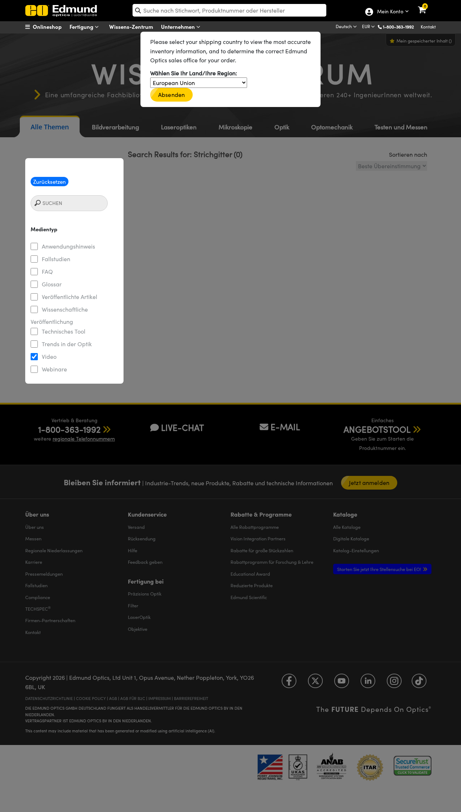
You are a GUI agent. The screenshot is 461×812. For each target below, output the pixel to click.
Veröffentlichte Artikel (69, 296)
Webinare (54, 369)
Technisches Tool (63, 331)
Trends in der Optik (67, 344)
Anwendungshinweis (68, 246)
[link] (426, 5)
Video (49, 356)
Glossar (52, 284)
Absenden (171, 94)
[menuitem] (52, 26)
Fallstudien (56, 259)
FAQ (47, 271)
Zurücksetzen (49, 181)
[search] (229, 10)
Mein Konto (390, 12)
